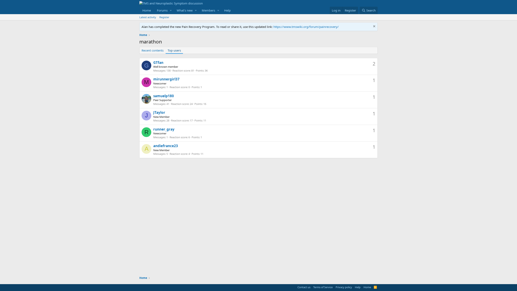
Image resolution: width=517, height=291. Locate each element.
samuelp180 (163, 96)
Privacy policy (344, 287)
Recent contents (153, 50)
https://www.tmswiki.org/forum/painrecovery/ (306, 27)
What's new (185, 10)
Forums (162, 10)
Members (208, 10)
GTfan (158, 62)
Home (146, 10)
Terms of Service (323, 287)
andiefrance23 (165, 145)
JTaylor (159, 112)
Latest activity (147, 17)
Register (164, 17)
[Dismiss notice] (373, 27)
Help (227, 10)
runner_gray (163, 129)
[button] (171, 10)
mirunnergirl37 (166, 79)
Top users (174, 50)
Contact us (303, 287)
